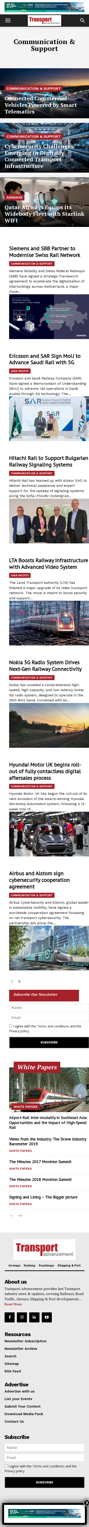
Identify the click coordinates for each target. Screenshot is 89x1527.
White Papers (26, 1106)
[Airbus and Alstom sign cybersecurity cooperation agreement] (49, 948)
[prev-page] (12, 982)
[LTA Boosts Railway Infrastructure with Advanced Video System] (49, 623)
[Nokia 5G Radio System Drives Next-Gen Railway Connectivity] (49, 725)
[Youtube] (47, 1317)
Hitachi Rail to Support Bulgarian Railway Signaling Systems (48, 461)
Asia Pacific (20, 371)
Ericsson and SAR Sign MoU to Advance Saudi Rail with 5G (45, 359)
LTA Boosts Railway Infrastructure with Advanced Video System (48, 563)
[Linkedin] (34, 1317)
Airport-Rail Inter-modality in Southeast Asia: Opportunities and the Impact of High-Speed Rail (48, 1122)
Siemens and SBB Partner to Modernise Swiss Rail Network (44, 251)
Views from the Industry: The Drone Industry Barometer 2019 (47, 1141)
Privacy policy (19, 1031)
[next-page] (19, 982)
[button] (7, 20)
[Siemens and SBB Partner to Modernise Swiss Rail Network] (49, 316)
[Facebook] (10, 1317)
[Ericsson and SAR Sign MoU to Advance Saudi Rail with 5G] (49, 418)
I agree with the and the (45, 1028)
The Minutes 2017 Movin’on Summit (40, 1161)
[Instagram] (22, 1317)
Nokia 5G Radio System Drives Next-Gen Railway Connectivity (45, 665)
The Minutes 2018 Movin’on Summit (40, 1179)
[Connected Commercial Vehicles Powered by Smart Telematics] (44, 93)
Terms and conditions (53, 1026)
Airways (14, 197)
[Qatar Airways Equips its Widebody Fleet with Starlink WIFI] (44, 202)
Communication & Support (33, 88)
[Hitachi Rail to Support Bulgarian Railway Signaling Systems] (49, 521)
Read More (13, 1304)
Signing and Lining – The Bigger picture (43, 1197)
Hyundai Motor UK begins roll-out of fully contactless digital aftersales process (45, 771)
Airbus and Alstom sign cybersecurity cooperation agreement (39, 880)
